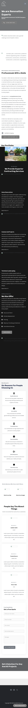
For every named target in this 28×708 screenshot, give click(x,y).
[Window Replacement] (8, 316)
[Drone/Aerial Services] (8, 326)
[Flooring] (5, 320)
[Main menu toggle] (25, 3)
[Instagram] (14, 690)
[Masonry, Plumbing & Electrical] (11, 323)
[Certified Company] (8, 133)
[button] (10, 137)
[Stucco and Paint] (7, 313)
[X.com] (17, 690)
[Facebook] (11, 690)
